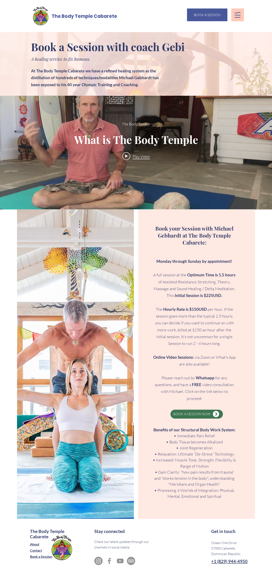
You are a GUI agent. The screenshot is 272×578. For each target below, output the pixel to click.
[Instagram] (98, 561)
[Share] (131, 192)
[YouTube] (120, 561)
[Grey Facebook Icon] (109, 561)
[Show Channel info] (141, 192)
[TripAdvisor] (131, 561)
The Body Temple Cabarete (84, 16)
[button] (238, 15)
